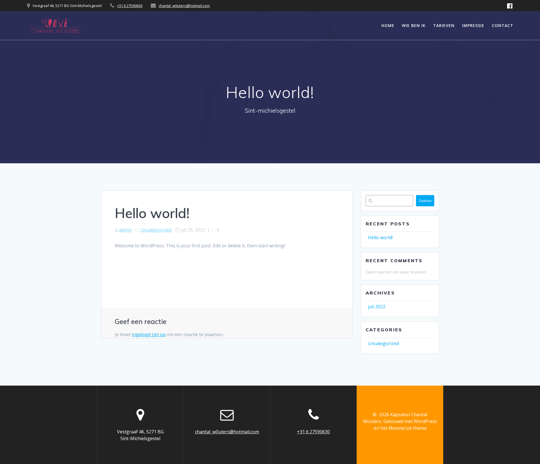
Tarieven (443, 25)
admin (125, 230)
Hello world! (380, 237)
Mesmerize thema (407, 428)
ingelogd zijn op (149, 334)
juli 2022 (376, 307)
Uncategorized (156, 230)
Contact (502, 25)
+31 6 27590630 (129, 5)
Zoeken (425, 200)
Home (387, 25)
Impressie (473, 25)
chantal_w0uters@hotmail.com (184, 5)
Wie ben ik (414, 25)
